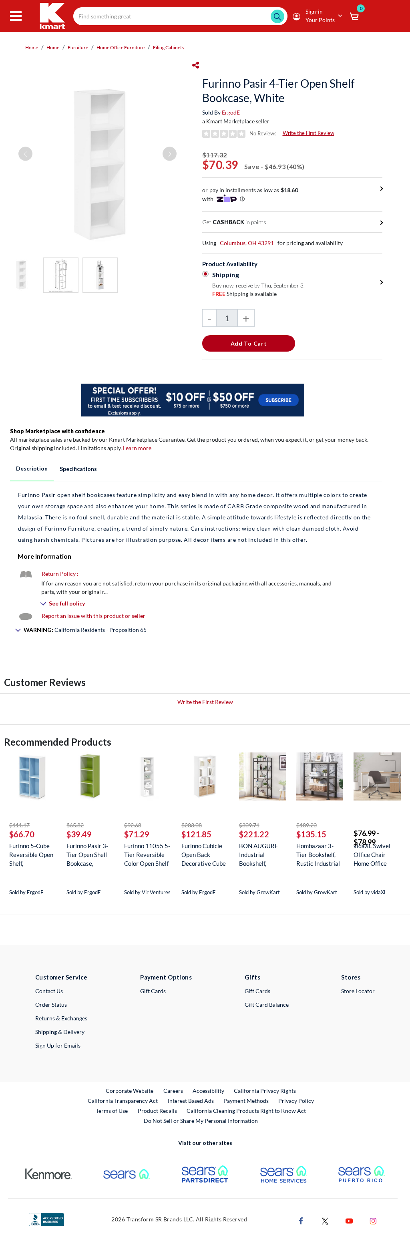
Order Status (51, 1004)
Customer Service (61, 977)
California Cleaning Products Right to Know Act (246, 1110)
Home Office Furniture (120, 47)
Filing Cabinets (168, 47)
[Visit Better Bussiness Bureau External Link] (46, 1218)
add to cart (249, 343)
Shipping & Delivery (59, 1031)
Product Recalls (158, 1110)
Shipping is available (244, 293)
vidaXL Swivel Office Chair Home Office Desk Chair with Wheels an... (375, 854)
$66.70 (21, 834)
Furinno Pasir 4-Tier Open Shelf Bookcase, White (278, 90)
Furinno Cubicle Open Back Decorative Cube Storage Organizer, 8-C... (203, 854)
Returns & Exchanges (61, 1018)
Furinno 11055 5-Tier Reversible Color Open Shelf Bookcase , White (147, 854)
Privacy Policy (296, 1100)
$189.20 (306, 825)
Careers (173, 1090)
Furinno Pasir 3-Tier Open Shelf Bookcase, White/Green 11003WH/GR (87, 854)
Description (32, 468)
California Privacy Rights (265, 1090)
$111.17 (19, 825)
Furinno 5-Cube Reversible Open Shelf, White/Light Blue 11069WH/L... (32, 854)
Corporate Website (130, 1090)
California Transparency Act (123, 1100)
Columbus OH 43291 (247, 242)
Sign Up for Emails (57, 1045)
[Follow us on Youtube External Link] (349, 1220)
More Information (44, 556)
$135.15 (311, 834)
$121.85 (196, 834)
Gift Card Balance (267, 1004)
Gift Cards (153, 991)
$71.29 (136, 834)
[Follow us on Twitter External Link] (325, 1220)
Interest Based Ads (191, 1100)
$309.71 (249, 825)
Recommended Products (57, 742)
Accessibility (208, 1090)
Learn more (137, 448)
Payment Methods (246, 1100)
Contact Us (49, 991)
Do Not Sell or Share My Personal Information (201, 1120)
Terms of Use (112, 1110)
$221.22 (254, 834)
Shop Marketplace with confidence (57, 431)
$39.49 (79, 834)
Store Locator (358, 991)
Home (31, 47)
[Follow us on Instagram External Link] (373, 1220)
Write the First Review (308, 133)
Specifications (78, 468)
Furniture (78, 47)
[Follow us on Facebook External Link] (301, 1220)
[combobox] (180, 16)
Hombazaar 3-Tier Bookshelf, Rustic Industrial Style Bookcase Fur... (318, 854)
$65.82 (75, 825)
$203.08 (191, 825)
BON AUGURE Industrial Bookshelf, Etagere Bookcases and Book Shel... (258, 854)
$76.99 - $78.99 (367, 838)
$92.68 (132, 825)
